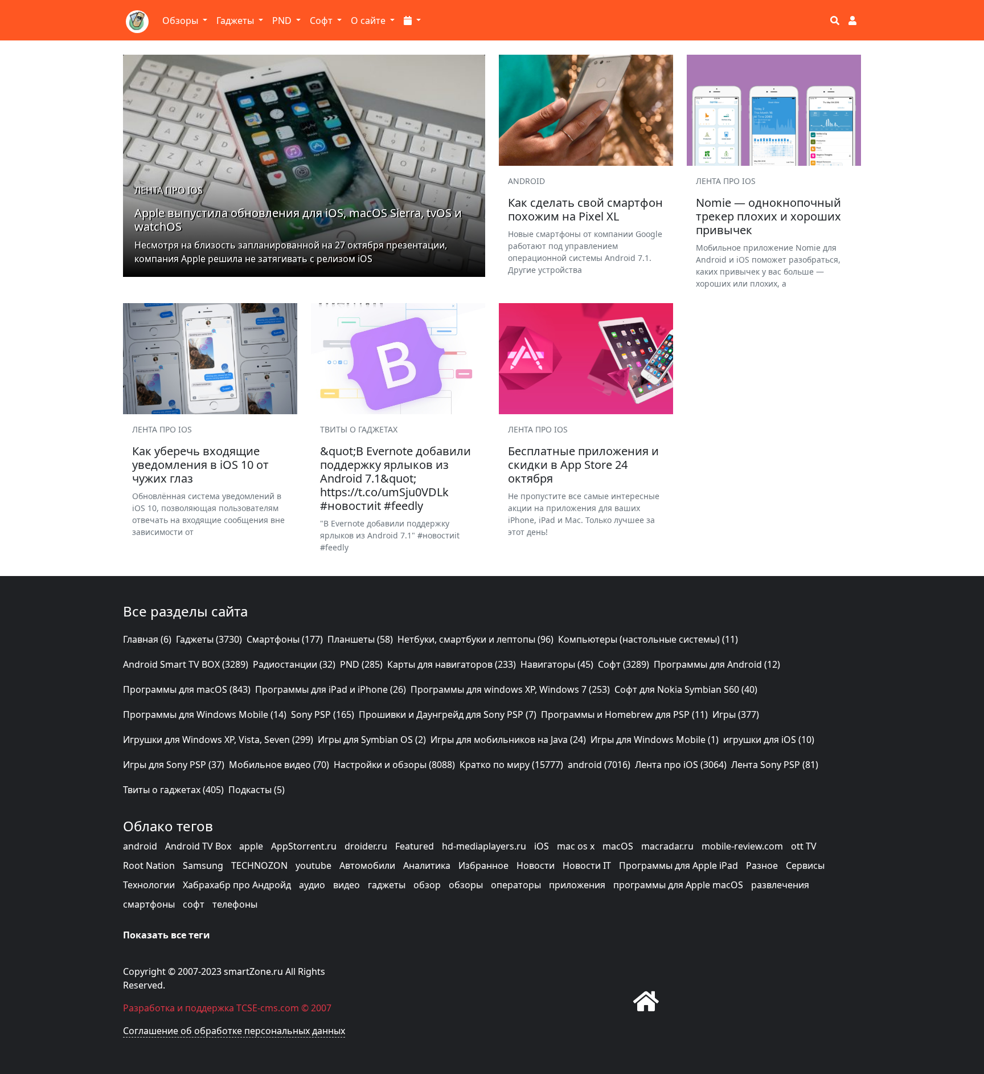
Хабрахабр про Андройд (237, 885)
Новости (535, 865)
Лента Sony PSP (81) (774, 764)
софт (193, 904)
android (140, 846)
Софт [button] (322, 20)
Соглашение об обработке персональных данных (234, 1030)
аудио (312, 885)
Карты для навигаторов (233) (451, 664)
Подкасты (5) (256, 789)
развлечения (780, 885)
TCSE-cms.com (267, 1008)
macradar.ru (667, 846)
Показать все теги (166, 935)
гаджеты (386, 885)
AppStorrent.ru (304, 846)
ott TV (804, 846)
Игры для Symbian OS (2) (372, 739)
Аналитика (426, 865)
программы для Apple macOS (678, 885)
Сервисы (805, 865)
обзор (427, 885)
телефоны (234, 904)
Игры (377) (735, 714)
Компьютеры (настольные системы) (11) (648, 639)
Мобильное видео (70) (279, 764)
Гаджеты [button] (236, 20)
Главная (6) (147, 639)
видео (346, 885)
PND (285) (361, 664)
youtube (313, 865)
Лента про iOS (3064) (681, 764)
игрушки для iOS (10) (768, 739)
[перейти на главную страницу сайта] (646, 1000)
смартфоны (149, 904)
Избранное (483, 865)
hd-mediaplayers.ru (484, 846)
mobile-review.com (742, 846)
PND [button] (283, 20)
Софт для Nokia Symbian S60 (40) (685, 689)
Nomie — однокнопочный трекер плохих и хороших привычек (768, 216)
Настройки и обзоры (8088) (394, 764)
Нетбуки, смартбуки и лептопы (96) (475, 639)
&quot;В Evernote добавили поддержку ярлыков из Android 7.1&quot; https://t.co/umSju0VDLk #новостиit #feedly (395, 478)
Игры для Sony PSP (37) (173, 764)
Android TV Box (198, 846)
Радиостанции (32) (294, 664)
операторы (516, 885)
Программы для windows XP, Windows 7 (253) (510, 689)
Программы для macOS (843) (187, 689)
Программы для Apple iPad (678, 865)
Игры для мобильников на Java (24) (508, 739)
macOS (617, 846)
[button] (412, 20)
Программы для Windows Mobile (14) (204, 714)
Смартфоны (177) (285, 639)
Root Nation (149, 865)
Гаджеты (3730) (209, 639)
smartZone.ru (253, 971)
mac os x (575, 846)
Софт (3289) (623, 664)
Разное (762, 865)
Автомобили (367, 865)
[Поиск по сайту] (835, 20)
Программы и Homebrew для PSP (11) (624, 714)
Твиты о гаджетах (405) (173, 789)
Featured (414, 846)
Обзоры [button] (181, 20)
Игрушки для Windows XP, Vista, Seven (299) (218, 739)
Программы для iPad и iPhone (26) (330, 689)
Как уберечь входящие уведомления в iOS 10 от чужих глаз (200, 464)
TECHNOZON (259, 865)
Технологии (149, 885)
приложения (577, 885)
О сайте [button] (369, 20)
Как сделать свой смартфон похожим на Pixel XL (585, 209)
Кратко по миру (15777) (511, 764)
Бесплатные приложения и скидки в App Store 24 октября (583, 464)
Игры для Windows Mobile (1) (655, 739)
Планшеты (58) (360, 639)
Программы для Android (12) (717, 664)
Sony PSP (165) (322, 714)
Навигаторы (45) (556, 664)
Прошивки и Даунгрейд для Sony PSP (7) (447, 714)
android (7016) (599, 764)
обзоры (466, 885)
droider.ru (366, 846)
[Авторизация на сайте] (852, 20)
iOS (541, 846)
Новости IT (587, 865)
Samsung (203, 865)
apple (251, 846)
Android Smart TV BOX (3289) (185, 664)
